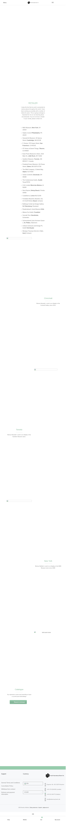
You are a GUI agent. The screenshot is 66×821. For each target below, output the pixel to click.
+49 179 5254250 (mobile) (54, 789)
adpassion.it (46, 807)
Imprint (40, 807)
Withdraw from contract (8, 789)
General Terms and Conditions (10, 782)
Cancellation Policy (7, 786)
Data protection (33, 807)
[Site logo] (33, 2)
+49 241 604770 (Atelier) (53, 794)
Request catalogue (19, 702)
